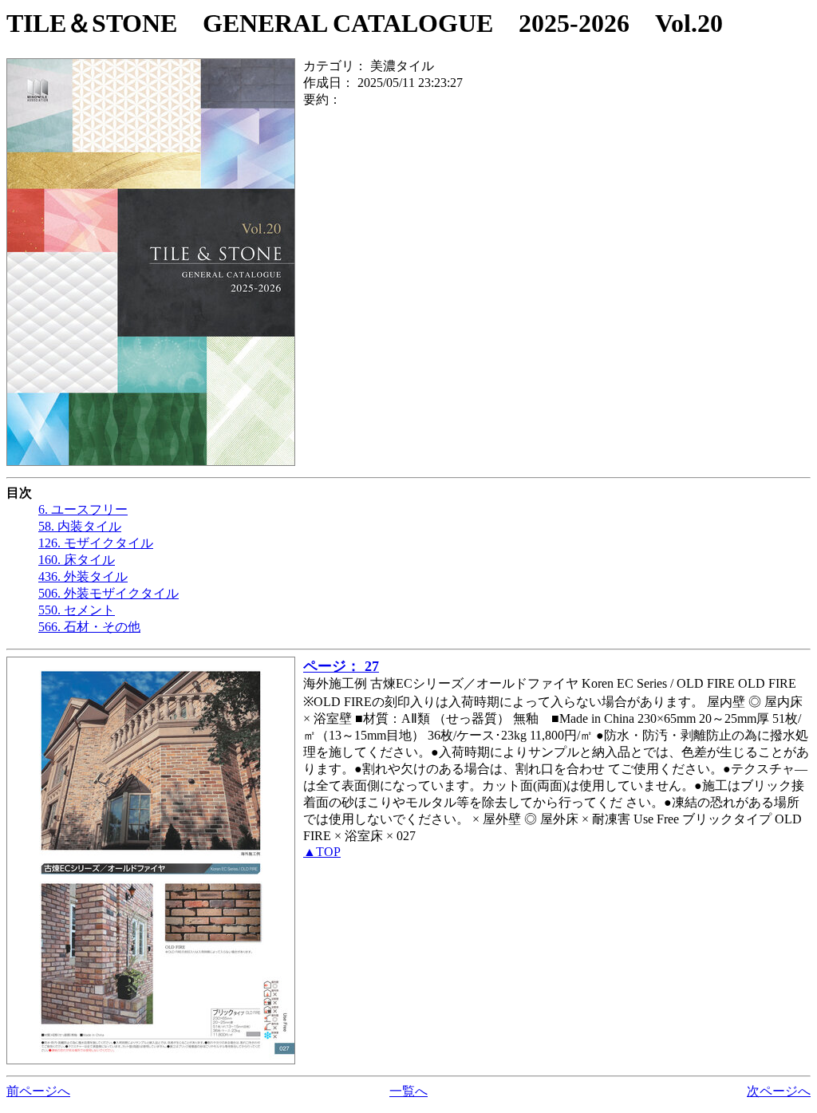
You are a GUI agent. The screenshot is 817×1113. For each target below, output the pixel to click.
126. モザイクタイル (95, 543)
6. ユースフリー (83, 509)
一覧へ (408, 1091)
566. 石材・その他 (89, 626)
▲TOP (322, 851)
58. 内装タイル (79, 526)
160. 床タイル (76, 559)
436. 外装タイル (83, 576)
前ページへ (38, 1091)
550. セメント (76, 610)
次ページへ (779, 1091)
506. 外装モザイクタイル (108, 593)
